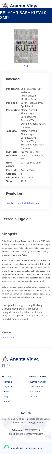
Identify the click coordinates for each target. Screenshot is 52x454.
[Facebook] (3, 365)
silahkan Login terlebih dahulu (22, 203)
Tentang (8, 382)
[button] (24, 66)
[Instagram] (8, 365)
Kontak (7, 401)
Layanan (8, 387)
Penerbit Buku (36, 387)
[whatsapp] (6, 447)
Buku (6, 392)
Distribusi (34, 396)
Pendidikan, (8, 337)
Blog (6, 396)
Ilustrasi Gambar (38, 382)
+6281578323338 (32, 430)
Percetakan (35, 392)
